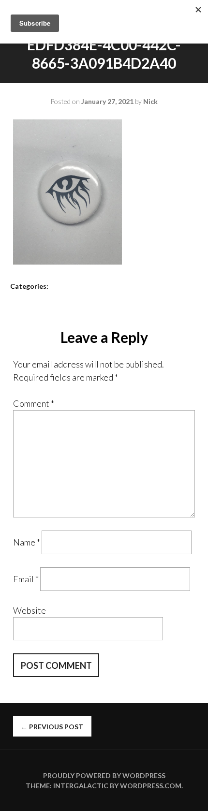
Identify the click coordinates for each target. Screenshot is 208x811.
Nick (150, 101)
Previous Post (52, 727)
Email (26, 579)
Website (29, 610)
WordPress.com (150, 786)
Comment (33, 403)
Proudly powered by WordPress (104, 775)
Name (26, 542)
